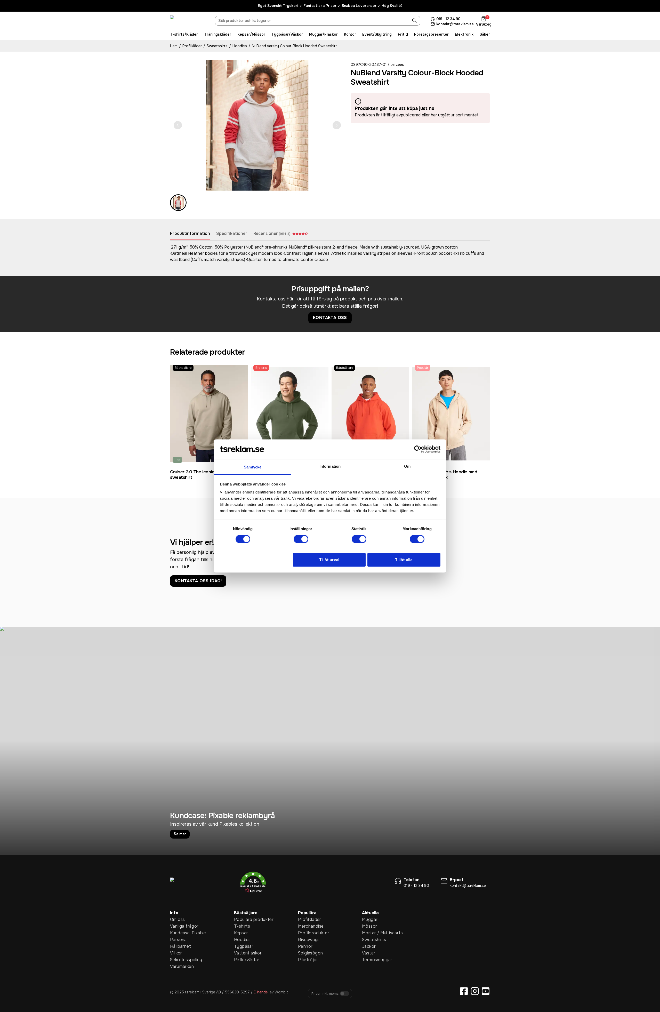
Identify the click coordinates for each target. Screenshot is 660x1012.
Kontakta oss (330, 317)
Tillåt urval (329, 559)
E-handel (261, 992)
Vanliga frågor (178, 926)
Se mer (180, 834)
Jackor (369, 946)
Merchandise (306, 926)
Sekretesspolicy (178, 959)
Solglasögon (306, 953)
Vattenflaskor (242, 953)
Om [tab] (407, 466)
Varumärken (178, 966)
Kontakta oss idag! (198, 581)
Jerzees (397, 64)
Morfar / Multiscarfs (370, 933)
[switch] (301, 539)
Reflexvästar (242, 959)
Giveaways (306, 939)
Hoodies (239, 46)
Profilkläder (192, 46)
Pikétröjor (306, 959)
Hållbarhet (178, 946)
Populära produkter (242, 919)
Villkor (176, 953)
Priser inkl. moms (325, 993)
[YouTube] (485, 991)
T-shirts (242, 926)
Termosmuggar (370, 959)
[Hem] (189, 21)
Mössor (369, 926)
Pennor (305, 946)
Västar (368, 953)
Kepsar (241, 933)
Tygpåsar (242, 946)
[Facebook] (464, 991)
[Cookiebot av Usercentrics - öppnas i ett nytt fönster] (417, 449)
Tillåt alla (404, 559)
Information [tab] (330, 466)
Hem (174, 46)
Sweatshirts (217, 46)
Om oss (177, 919)
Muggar (369, 919)
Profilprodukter (306, 933)
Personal (178, 939)
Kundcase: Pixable (178, 933)
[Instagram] (474, 991)
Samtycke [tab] (253, 467)
